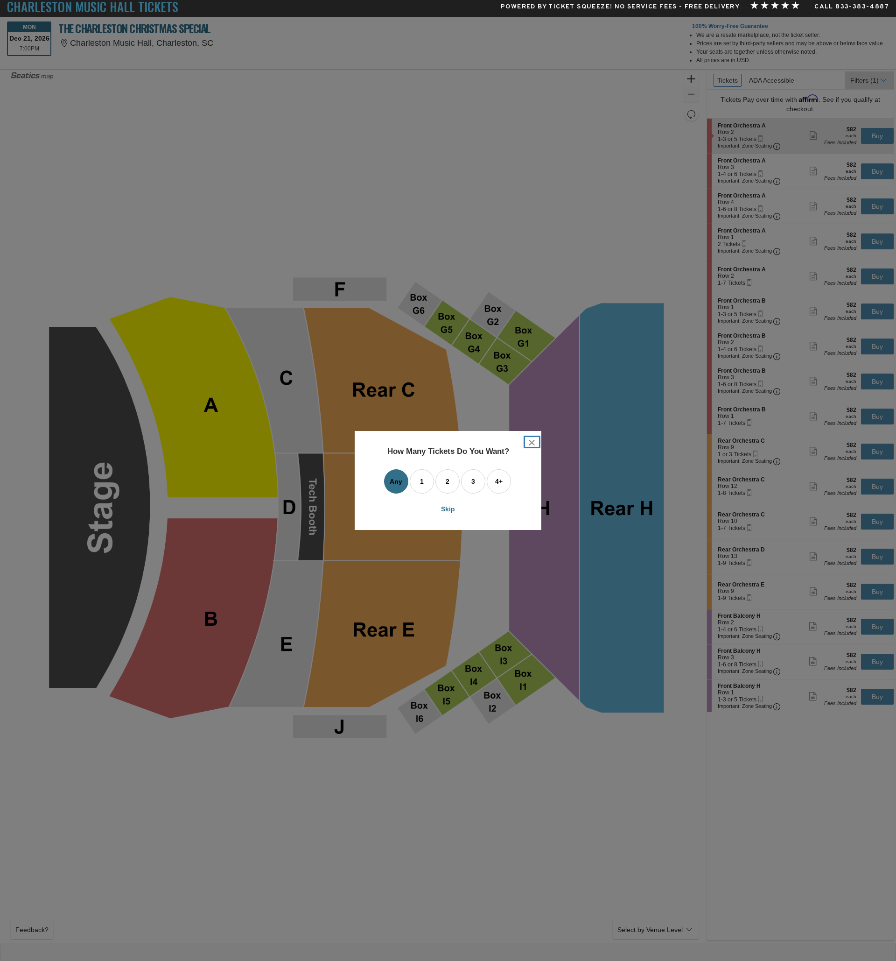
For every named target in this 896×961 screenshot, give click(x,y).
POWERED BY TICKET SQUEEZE (555, 7)
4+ (499, 481)
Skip (448, 509)
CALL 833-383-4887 (851, 7)
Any (396, 481)
